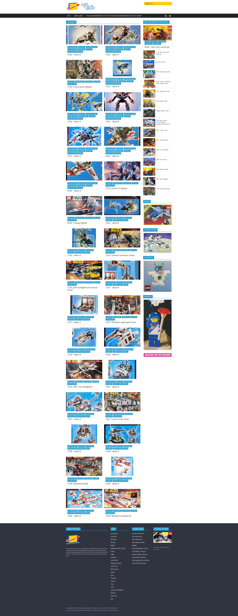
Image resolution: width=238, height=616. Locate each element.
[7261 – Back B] (122, 361)
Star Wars (89, 49)
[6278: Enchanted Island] (149, 188)
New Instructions (137, 536)
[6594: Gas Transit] (148, 61)
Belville (113, 545)
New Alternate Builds (138, 542)
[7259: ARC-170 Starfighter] (84, 361)
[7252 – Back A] (84, 128)
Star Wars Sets (72, 84)
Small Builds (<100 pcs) (139, 551)
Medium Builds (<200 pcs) (140, 554)
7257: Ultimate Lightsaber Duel (121, 322)
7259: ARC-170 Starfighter (80, 386)
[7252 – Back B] (122, 93)
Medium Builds (80, 81)
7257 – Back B (112, 287)
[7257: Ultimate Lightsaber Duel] (122, 296)
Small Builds (81, 49)
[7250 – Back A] (122, 26)
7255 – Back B (112, 222)
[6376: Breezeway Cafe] (149, 71)
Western (113, 593)
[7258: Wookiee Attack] (84, 458)
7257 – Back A (74, 322)
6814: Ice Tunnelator (162, 150)
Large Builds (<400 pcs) (139, 557)
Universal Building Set (117, 590)
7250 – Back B (74, 54)
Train (112, 584)
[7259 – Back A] (122, 329)
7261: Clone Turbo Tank (117, 419)
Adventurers (114, 533)
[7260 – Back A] (84, 490)
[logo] (73, 533)
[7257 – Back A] (84, 296)
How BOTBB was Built (139, 563)
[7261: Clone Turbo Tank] (122, 393)
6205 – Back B (112, 156)
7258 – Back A (112, 451)
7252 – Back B (112, 121)
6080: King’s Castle (161, 101)
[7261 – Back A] (84, 393)
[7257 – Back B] (122, 262)
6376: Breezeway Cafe (163, 72)
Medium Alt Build (110, 81)
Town (112, 587)
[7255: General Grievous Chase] (122, 229)
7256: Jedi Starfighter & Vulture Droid (82, 288)
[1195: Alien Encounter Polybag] (149, 51)
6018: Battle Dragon (162, 169)
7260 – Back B (112, 483)
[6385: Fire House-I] (149, 159)
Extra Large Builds (118, 414)
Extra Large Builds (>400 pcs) (140, 560)
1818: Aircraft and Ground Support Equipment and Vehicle (163, 122)
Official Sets (89, 81)
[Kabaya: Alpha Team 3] (149, 110)
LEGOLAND (114, 566)
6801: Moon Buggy (162, 179)
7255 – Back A (74, 255)
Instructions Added (92, 47)
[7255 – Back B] (122, 197)
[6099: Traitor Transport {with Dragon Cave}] (149, 81)
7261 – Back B (112, 386)
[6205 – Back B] (122, 128)
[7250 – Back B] (84, 26)
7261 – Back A (74, 419)
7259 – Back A (112, 354)
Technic (113, 581)
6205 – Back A (74, 190)
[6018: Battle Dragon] (149, 168)
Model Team (114, 569)
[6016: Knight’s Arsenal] (149, 90)
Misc (112, 599)
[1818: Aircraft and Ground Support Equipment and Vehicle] (149, 120)
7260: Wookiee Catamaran (118, 515)
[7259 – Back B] (84, 329)
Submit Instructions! (138, 533)
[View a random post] (170, 16)
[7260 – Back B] (122, 458)
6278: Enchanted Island (163, 189)
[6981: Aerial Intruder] (149, 139)
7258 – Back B (74, 451)
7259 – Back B (74, 354)
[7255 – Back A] (84, 229)
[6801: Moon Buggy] (149, 178)
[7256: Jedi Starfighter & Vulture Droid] (84, 262)
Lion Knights (162, 41)
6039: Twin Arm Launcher (157, 47)
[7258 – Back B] (84, 426)
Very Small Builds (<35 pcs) (140, 548)
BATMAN (113, 539)
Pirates (113, 572)
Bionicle (113, 542)
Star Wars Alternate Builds (75, 51)
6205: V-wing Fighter (77, 222)
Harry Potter (114, 560)
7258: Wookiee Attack (77, 483)
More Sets (114, 596)
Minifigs (134, 545)
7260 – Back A (74, 515)
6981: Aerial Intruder (162, 140)
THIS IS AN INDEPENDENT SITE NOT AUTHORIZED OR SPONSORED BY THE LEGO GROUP (114, 16)
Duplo (112, 554)
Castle (147, 41)
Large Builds (128, 282)
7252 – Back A (74, 156)
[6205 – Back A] (84, 162)
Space (112, 575)
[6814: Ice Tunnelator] (149, 149)
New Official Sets (137, 539)
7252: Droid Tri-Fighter (116, 188)
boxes (83, 550)
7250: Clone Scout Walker (79, 86)
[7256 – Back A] (84, 93)
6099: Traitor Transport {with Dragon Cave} (163, 82)
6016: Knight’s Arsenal (162, 91)
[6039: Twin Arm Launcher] (157, 26)
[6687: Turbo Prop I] (149, 129)
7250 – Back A (112, 54)
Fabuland (113, 557)
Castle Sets (154, 41)
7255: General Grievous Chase (120, 255)
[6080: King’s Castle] (149, 100)
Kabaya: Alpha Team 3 (163, 111)
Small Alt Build (72, 49)
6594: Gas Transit (160, 62)
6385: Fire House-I (161, 159)
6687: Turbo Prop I (161, 130)
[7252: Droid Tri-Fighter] (122, 162)
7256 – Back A (74, 121)
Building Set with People (118, 548)
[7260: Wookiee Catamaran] (122, 490)
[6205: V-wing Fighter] (84, 197)
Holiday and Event (116, 563)
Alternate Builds (72, 47)
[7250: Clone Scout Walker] (84, 61)
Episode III (81, 47)
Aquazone (114, 536)
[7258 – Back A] (122, 426)
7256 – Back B (112, 86)
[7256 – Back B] (122, 61)
